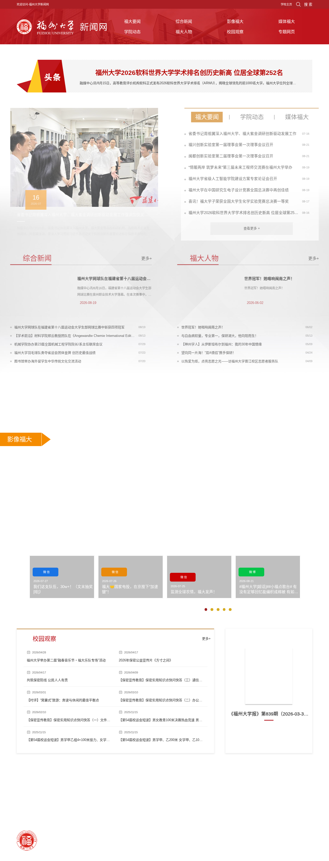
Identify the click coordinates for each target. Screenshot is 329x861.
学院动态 (132, 31)
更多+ (153, 258)
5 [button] (231, 610)
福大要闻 (132, 21)
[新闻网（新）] (62, 26)
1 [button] (207, 610)
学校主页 (286, 4)
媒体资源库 (55, 546)
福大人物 (184, 31)
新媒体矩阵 (76, 546)
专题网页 (286, 31)
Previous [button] (19, 174)
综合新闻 (184, 21)
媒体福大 (286, 21)
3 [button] (219, 610)
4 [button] (225, 610)
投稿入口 (36, 546)
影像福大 (235, 21)
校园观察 (235, 31)
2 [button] (213, 610)
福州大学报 (269, 638)
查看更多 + (245, 228)
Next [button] (161, 174)
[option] (90, 174)
